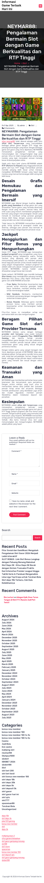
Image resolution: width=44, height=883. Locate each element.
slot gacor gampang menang (13, 841)
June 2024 (7, 691)
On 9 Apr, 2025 (7, 126)
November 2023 (9, 706)
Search (6, 530)
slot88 (4, 844)
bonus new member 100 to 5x (16, 738)
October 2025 (8, 643)
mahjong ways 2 (8, 836)
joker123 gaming (8, 821)
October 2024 (8, 679)
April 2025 (7, 661)
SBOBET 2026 (8, 762)
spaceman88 (8, 803)
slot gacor (7, 791)
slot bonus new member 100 (15, 776)
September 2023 (10, 712)
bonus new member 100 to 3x (16, 735)
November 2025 (9, 640)
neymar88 (7, 753)
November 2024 (9, 676)
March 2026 (7, 634)
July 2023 (6, 717)
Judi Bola (6, 744)
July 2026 (6, 623)
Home (17, 63)
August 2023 (8, 714)
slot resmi (6, 847)
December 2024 (9, 673)
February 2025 (9, 667)
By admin (21, 126)
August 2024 (8, 685)
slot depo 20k (8, 782)
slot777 (5, 800)
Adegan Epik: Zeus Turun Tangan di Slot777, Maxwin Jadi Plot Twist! (21, 600)
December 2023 (9, 703)
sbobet (5, 759)
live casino (7, 747)
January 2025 (8, 670)
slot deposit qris (8, 855)
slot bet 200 (8, 771)
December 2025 (9, 637)
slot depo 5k (8, 785)
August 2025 (8, 649)
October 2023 (8, 709)
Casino (5, 741)
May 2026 (6, 628)
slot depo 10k (8, 779)
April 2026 (7, 631)
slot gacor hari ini (10, 794)
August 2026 (8, 620)
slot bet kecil (8, 773)
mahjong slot (8, 750)
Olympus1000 (8, 756)
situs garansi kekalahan (11, 839)
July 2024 (6, 688)
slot (3, 827)
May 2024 (6, 694)
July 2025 (6, 652)
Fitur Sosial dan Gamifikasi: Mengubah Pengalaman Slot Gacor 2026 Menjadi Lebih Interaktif (20, 553)
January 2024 (8, 700)
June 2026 (7, 625)
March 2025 (7, 664)
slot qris (6, 797)
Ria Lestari (9, 597)
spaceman (6, 849)
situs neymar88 (8, 141)
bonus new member (11, 729)
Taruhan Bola (8, 806)
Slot (25, 63)
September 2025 (10, 646)
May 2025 (6, 658)
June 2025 (7, 655)
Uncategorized (9, 809)
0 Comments (9, 128)
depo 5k (5, 829)
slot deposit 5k (9, 788)
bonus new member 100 (13, 732)
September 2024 (10, 682)
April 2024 (7, 697)
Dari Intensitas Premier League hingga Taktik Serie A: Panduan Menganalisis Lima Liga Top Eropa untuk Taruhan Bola (21, 574)
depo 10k (5, 816)
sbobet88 (6, 765)
